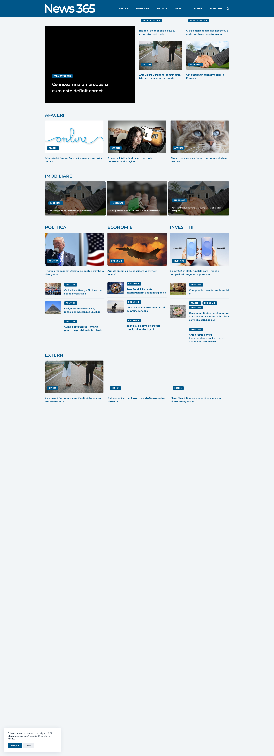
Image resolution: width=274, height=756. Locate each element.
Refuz (28, 745)
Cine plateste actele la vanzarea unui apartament (135, 211)
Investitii (180, 8)
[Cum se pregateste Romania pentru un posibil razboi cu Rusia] (53, 326)
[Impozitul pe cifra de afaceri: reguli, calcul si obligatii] (115, 325)
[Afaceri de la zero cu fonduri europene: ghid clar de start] (200, 137)
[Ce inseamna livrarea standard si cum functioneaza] (115, 306)
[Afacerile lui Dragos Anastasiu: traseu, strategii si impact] (74, 137)
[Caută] (228, 8)
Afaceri (124, 8)
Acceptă (15, 745)
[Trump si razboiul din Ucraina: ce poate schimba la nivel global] (74, 249)
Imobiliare (142, 8)
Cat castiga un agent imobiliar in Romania (69, 211)
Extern (198, 8)
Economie (216, 8)
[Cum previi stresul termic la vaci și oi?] (178, 289)
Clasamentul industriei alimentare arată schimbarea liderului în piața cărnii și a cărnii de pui (209, 316)
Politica (162, 8)
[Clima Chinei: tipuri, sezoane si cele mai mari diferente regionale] (200, 377)
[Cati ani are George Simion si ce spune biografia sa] (53, 289)
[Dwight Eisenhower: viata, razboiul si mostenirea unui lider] (53, 307)
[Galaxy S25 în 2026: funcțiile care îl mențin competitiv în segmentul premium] (199, 249)
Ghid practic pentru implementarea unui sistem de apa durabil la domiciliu (207, 338)
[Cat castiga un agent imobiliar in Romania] (207, 55)
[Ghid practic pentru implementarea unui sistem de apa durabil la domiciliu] (178, 335)
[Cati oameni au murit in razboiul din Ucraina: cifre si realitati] (137, 377)
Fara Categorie (62, 76)
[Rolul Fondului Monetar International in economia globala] (115, 288)
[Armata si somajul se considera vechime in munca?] (137, 249)
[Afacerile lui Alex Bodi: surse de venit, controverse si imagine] (137, 137)
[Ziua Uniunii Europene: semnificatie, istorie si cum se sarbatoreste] (160, 55)
